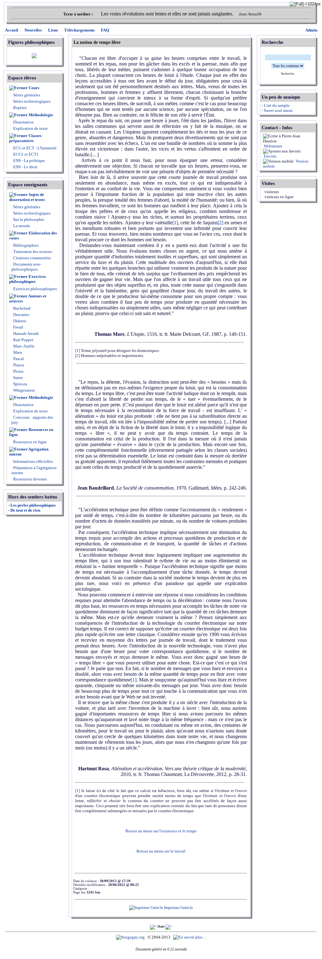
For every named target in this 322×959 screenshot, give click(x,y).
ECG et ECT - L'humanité (34, 148)
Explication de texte (30, 128)
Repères (20, 107)
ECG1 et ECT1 (25, 154)
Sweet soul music (278, 110)
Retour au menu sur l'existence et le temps (161, 831)
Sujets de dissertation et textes (27, 197)
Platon (18, 365)
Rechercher (287, 73)
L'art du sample (277, 105)
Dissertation (23, 122)
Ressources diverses (29, 479)
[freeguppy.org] (131, 937)
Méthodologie (41, 114)
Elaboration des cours (33, 235)
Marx (17, 352)
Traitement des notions (32, 251)
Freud (17, 327)
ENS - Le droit (24, 166)
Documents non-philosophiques (26, 267)
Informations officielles (32, 461)
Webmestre (272, 146)
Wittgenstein (23, 390)
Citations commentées (32, 258)
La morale (21, 225)
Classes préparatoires (25, 138)
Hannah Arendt (25, 333)
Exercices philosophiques (27, 279)
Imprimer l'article (178, 907)
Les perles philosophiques (33, 505)
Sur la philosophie (28, 219)
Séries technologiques (32, 101)
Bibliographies (26, 245)
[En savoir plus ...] (190, 937)
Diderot (19, 321)
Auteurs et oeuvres (27, 298)
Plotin (18, 371)
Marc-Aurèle (23, 346)
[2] (220, 222)
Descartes (20, 314)
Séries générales (26, 95)
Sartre (17, 377)
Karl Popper (22, 339)
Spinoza (19, 384)
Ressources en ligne (31, 432)
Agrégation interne (28, 452)
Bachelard (21, 308)
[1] (175, 222)
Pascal (18, 358)
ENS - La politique (28, 160)
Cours (34, 87)
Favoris (269, 156)
